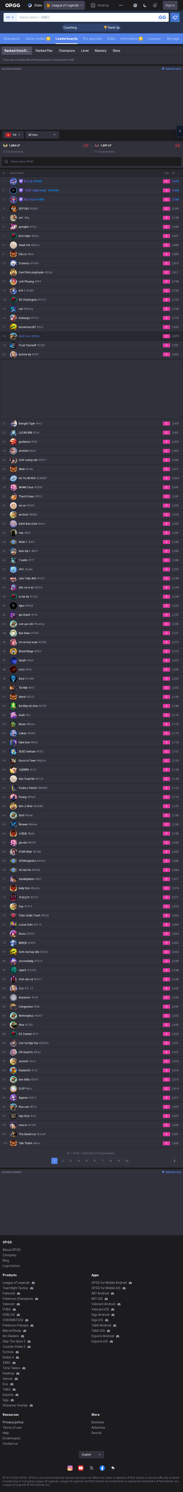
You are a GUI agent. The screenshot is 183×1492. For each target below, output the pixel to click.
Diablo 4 (8, 1357)
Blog (6, 1260)
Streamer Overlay (15, 1405)
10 (126, 1160)
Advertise (98, 1427)
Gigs (6, 1400)
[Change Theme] (145, 5)
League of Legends (65, 5)
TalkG (6, 1389)
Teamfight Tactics (15, 1288)
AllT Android (100, 1293)
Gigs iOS (97, 1320)
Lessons (154, 39)
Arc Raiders (11, 1336)
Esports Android (103, 1336)
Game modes (37, 39)
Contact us (10, 1443)
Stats (111, 39)
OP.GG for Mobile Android (109, 1282)
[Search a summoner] (162, 17)
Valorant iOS (100, 1309)
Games (8, 1378)
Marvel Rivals (12, 1330)
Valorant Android (103, 1304)
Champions (12, 39)
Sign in (170, 5)
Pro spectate (92, 39)
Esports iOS (100, 1341)
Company (9, 1255)
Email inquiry (12, 1438)
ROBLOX (9, 1314)
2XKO (6, 1362)
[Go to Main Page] (12, 5)
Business (98, 1422)
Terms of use (12, 1427)
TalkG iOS (98, 1330)
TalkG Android (101, 1325)
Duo (5, 1384)
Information (131, 39)
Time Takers (11, 1368)
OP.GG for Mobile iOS (106, 1288)
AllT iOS (97, 1298)
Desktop (8, 1373)
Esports (8, 1394)
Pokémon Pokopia (15, 1325)
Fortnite (8, 1352)
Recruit (97, 1433)
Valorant (9, 1304)
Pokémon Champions (18, 1298)
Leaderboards (67, 39)
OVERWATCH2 (13, 1320)
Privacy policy (13, 1422)
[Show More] (135, 5)
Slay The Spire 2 (14, 1341)
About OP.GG (12, 1250)
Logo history (11, 1266)
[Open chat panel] (179, 131)
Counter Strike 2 (14, 1346)
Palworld (9, 1293)
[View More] (120, 5)
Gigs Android (100, 1314)
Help (6, 1433)
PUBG (7, 1309)
